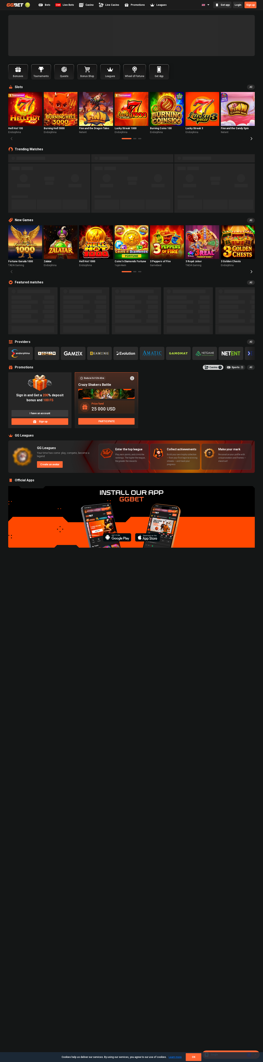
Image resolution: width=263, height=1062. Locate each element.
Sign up (250, 4)
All (250, 87)
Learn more (175, 1057)
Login (238, 4)
